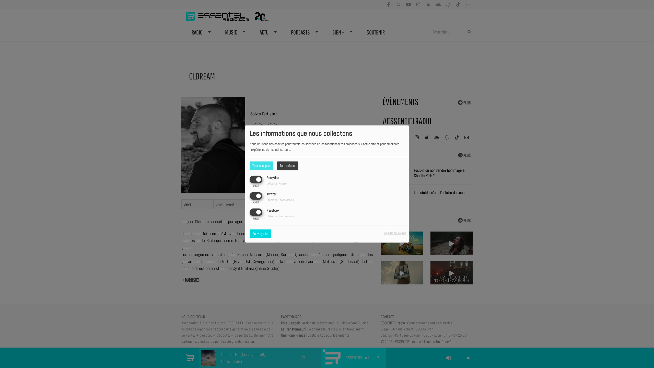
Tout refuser (288, 165)
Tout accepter (261, 165)
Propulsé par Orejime (395, 233)
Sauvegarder (260, 234)
